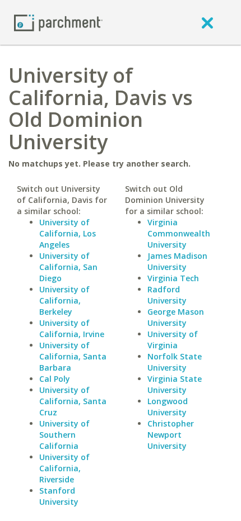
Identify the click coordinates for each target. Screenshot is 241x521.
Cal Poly (54, 378)
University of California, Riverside (64, 468)
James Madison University (177, 261)
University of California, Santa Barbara (72, 356)
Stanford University (58, 496)
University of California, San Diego (68, 266)
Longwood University (167, 407)
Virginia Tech (173, 278)
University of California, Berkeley (64, 300)
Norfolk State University (174, 362)
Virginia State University (174, 384)
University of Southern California (64, 434)
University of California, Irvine (71, 328)
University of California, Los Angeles (67, 233)
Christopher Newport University (170, 434)
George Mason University (175, 317)
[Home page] (58, 22)
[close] (207, 22)
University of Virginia (172, 340)
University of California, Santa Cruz (72, 401)
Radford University (167, 295)
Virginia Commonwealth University (178, 233)
